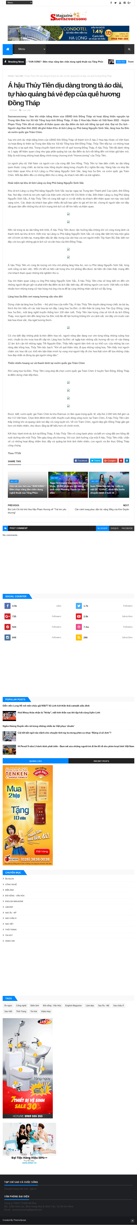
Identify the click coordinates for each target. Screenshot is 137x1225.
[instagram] (124, 3)
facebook (127, 528)
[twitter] (115, 3)
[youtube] (120, 3)
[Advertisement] (68, 670)
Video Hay (10, 941)
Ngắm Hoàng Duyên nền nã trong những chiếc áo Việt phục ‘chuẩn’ (38, 726)
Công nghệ (11, 884)
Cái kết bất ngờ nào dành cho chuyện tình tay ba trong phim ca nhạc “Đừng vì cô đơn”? (64, 732)
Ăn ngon (9, 879)
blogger (102, 528)
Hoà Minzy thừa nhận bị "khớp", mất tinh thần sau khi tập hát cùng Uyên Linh (59, 712)
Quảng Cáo (35, 761)
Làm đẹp (9, 907)
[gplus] (129, 3)
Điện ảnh (106, 61)
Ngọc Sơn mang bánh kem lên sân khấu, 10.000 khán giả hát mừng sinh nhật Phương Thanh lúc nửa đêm (68, 488)
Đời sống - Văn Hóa (14, 896)
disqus (114, 528)
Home (11, 76)
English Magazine (14, 901)
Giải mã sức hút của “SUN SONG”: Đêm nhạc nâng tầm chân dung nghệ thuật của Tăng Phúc (28, 489)
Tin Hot (9, 935)
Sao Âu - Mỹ (10, 913)
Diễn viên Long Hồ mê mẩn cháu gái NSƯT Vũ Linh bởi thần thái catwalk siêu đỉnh (46, 705)
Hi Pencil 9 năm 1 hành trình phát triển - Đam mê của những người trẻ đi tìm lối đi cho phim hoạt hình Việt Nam (76, 746)
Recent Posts (101, 761)
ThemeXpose (19, 1220)
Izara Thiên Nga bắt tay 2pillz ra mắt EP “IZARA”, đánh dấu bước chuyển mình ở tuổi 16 (107, 489)
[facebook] (111, 3)
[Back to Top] (132, 1221)
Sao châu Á (10, 918)
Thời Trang (11, 930)
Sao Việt (19, 76)
